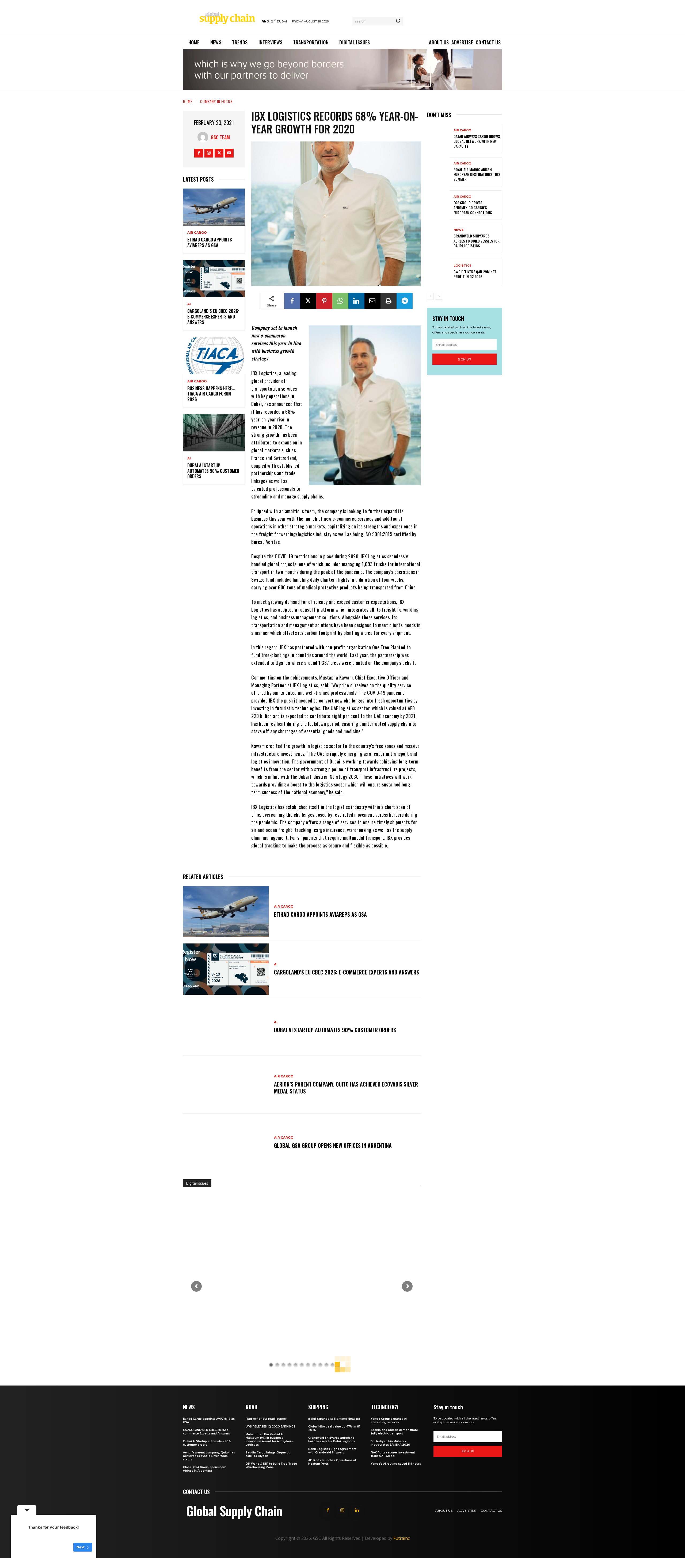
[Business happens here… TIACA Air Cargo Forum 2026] (214, 355)
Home (187, 101)
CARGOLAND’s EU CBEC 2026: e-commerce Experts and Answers (213, 316)
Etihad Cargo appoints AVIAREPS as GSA (209, 242)
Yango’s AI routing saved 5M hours (396, 1463)
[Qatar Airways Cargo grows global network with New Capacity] (438, 138)
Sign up (464, 359)
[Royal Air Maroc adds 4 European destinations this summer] (438, 171)
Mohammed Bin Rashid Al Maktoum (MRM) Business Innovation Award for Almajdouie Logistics (270, 1439)
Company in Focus (216, 101)
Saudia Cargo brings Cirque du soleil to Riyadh (268, 1454)
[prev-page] (430, 296)
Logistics (462, 265)
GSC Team (220, 137)
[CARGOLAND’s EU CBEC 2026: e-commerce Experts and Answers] (214, 278)
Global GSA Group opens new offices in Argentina (333, 1145)
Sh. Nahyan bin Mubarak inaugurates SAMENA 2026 (390, 1443)
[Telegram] (405, 301)
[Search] (398, 21)
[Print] (388, 301)
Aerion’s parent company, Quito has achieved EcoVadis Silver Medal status (346, 1087)
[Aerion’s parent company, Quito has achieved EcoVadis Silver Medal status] (226, 1084)
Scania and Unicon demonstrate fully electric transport (394, 1431)
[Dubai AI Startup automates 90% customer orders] (214, 432)
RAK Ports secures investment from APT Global (393, 1454)
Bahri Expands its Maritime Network (334, 1419)
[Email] (372, 301)
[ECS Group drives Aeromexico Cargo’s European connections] (438, 205)
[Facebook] (198, 153)
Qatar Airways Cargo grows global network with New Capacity (477, 141)
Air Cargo (197, 232)
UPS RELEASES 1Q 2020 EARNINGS (270, 1426)
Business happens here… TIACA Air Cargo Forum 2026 (211, 394)
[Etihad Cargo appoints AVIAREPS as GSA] (214, 207)
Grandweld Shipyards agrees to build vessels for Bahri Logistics (477, 240)
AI (189, 304)
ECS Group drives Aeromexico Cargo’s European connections (473, 207)
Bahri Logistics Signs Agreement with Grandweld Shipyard (332, 1450)
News (459, 229)
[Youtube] (229, 153)
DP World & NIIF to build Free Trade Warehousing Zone (271, 1465)
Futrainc (401, 1538)
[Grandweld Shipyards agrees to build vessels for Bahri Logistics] (438, 238)
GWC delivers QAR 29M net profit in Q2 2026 (475, 274)
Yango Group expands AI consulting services (389, 1420)
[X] (219, 153)
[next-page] (439, 296)
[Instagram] (208, 153)
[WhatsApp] (340, 301)
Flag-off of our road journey (266, 1419)
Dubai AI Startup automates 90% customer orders (213, 471)
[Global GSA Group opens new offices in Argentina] (226, 1142)
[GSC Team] (204, 137)
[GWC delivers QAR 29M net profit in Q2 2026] (438, 271)
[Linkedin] (356, 301)
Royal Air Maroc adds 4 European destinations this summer (477, 174)
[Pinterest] (324, 301)
